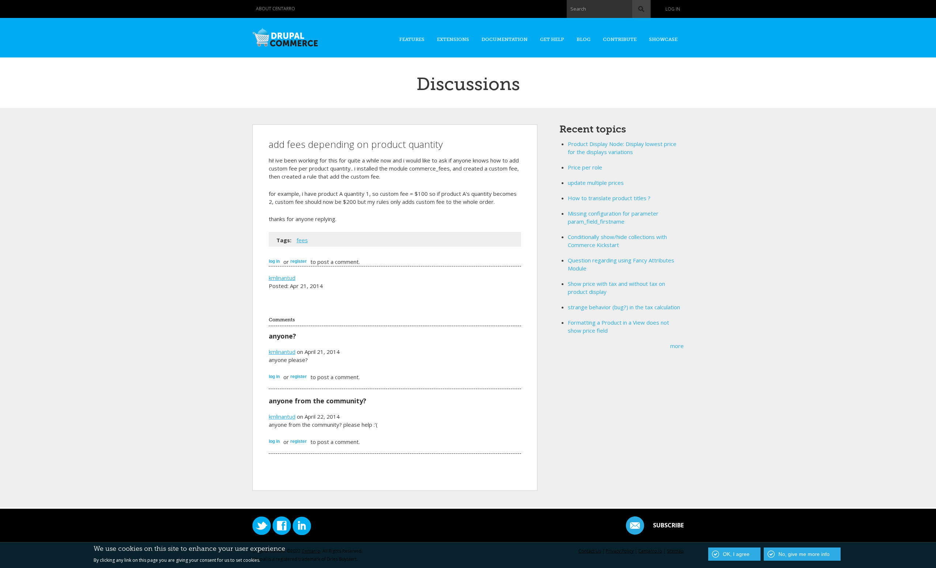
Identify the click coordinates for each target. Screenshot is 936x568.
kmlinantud (282, 277)
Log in (672, 9)
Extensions (453, 39)
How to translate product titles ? (609, 198)
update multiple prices (596, 182)
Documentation (505, 39)
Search (578, 8)
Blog (583, 39)
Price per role (585, 167)
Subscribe (668, 525)
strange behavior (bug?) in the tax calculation (624, 307)
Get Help (552, 39)
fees (302, 240)
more (677, 346)
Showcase (663, 39)
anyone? (282, 336)
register (298, 261)
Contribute (620, 39)
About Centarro (275, 8)
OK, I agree (736, 554)
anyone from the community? (317, 400)
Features (411, 39)
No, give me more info (804, 554)
